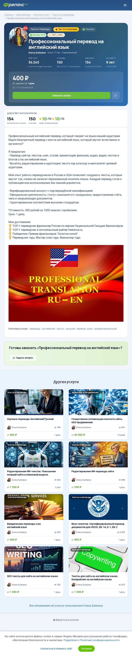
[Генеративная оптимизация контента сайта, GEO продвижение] (98, 414)
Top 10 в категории (67, 29)
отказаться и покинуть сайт (56, 648)
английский (48, 328)
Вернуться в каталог (67, 619)
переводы (35, 328)
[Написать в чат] (115, 95)
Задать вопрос (24, 357)
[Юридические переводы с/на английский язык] (33, 519)
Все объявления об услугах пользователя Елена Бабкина (66, 605)
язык (90, 328)
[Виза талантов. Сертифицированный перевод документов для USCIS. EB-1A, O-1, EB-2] (98, 519)
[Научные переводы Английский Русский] (33, 414)
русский (70, 328)
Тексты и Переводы (40, 29)
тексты (60, 328)
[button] (73, 507)
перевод (81, 328)
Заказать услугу (61, 95)
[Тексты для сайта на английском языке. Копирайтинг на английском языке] (98, 571)
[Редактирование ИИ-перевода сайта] (98, 467)
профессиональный (105, 328)
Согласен (86, 648)
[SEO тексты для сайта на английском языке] (33, 571)
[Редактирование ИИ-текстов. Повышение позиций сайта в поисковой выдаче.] (33, 467)
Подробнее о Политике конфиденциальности (92, 640)
